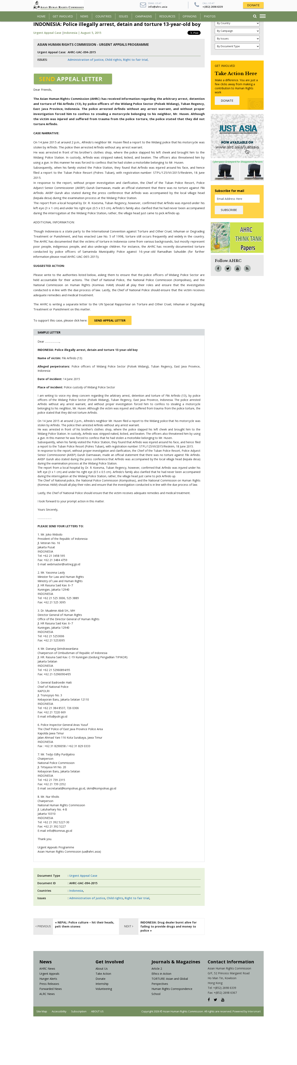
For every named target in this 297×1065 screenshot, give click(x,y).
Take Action (103, 974)
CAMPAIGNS (143, 16)
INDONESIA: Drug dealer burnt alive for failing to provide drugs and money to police (168, 926)
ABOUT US (97, 1011)
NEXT (128, 926)
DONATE (253, 5)
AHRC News (47, 968)
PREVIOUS (44, 926)
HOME (41, 16)
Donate (100, 979)
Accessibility (59, 1011)
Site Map (41, 1011)
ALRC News (47, 994)
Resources (167, 16)
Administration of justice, (86, 60)
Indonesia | (72, 33)
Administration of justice (87, 898)
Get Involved (63, 16)
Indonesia (76, 890)
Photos (210, 16)
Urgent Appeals (49, 974)
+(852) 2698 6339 (212, 7)
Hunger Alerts (48, 979)
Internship (102, 984)
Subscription (78, 1011)
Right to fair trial (137, 898)
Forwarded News (50, 989)
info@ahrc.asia (157, 7)
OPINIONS (190, 16)
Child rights (115, 898)
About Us (102, 968)
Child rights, (113, 60)
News (84, 16)
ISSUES (123, 16)
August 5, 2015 (91, 33)
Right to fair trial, (135, 60)
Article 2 (157, 968)
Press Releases (49, 984)
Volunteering (104, 989)
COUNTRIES (104, 16)
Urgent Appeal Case (47, 33)
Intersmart (254, 1011)
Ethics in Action (161, 974)
